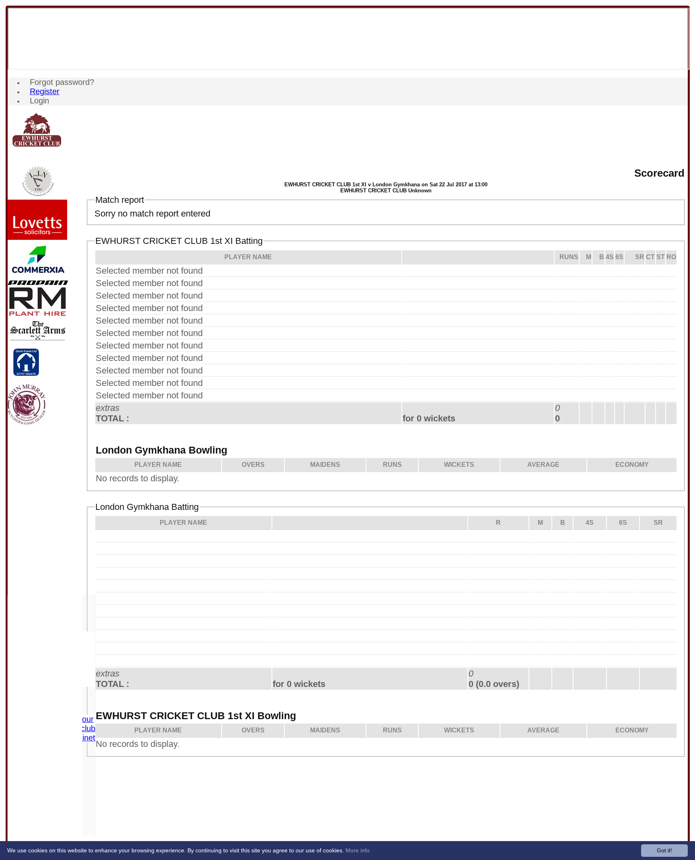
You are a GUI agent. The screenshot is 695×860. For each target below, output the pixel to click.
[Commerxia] (38, 275)
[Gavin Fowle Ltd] (26, 380)
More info (357, 850)
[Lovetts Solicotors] (37, 237)
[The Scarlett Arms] (38, 338)
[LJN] (38, 195)
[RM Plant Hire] (38, 314)
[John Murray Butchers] (26, 422)
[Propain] (38, 282)
